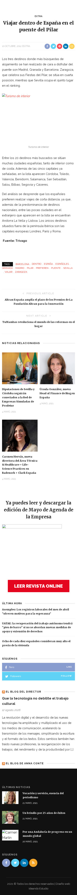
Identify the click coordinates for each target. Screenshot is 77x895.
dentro (36, 264)
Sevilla (67, 268)
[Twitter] (15, 863)
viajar (8, 272)
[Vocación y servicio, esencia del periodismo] (10, 797)
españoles (62, 264)
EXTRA (38, 16)
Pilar (30, 268)
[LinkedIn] (24, 863)
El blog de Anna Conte (25, 763)
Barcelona (22, 264)
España (48, 264)
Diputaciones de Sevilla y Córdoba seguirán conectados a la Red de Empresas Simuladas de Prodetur (18, 397)
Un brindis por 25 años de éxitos (44, 812)
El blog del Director (23, 691)
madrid (19, 268)
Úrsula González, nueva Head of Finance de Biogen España (57, 393)
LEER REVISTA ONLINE (38, 586)
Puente (56, 268)
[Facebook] (6, 863)
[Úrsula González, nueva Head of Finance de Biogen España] (57, 368)
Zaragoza (21, 272)
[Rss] (33, 863)
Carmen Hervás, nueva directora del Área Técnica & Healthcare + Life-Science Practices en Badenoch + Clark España (19, 465)
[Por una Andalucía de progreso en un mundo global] (10, 835)
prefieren (42, 268)
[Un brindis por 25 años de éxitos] (10, 817)
